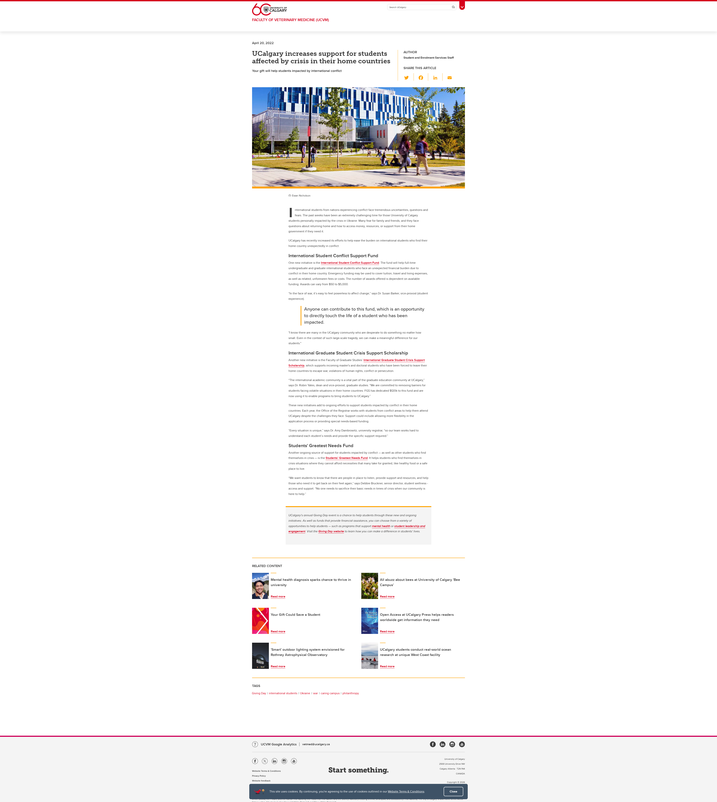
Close (453, 791)
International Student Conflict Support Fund (350, 263)
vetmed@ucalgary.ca (316, 744)
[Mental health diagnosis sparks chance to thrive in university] (260, 586)
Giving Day (259, 693)
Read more (278, 596)
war (315, 693)
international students (283, 693)
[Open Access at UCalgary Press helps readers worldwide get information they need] (369, 621)
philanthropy (350, 693)
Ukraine (305, 693)
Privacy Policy (259, 775)
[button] (408, 77)
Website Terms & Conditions (406, 791)
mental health (381, 526)
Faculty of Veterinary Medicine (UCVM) (290, 19)
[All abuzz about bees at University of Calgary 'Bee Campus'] (369, 586)
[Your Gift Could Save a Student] (260, 621)
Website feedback (261, 780)
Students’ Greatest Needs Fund (347, 458)
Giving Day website (331, 531)
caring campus (330, 693)
